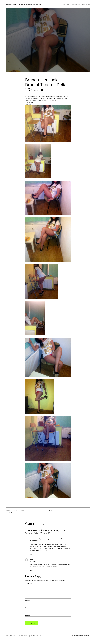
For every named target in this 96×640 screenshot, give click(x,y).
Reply (31, 554)
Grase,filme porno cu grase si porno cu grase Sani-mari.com (23, 4)
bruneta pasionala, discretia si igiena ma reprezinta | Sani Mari (48, 539)
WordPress (87, 635)
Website (27, 615)
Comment (28, 583)
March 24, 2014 (34, 541)
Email (27, 608)
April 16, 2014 (33, 561)
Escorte (22, 510)
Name (27, 600)
